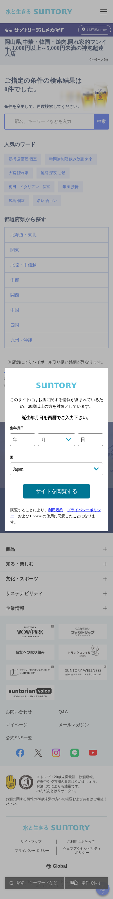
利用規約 (55, 510)
